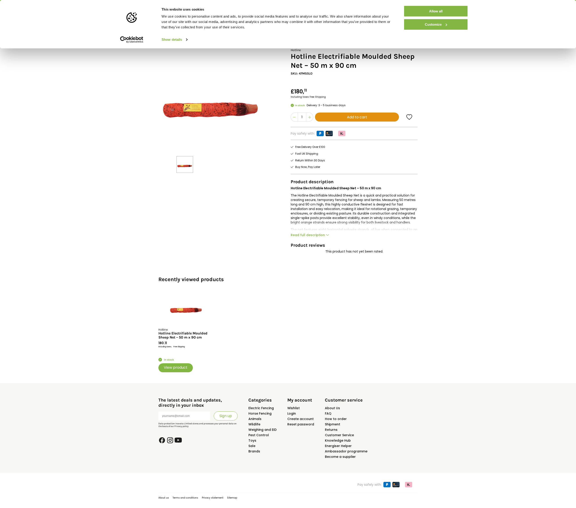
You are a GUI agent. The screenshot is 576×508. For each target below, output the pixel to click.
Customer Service (339, 435)
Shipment (332, 424)
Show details (172, 39)
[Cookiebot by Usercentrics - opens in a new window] (131, 39)
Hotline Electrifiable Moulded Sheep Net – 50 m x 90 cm (182, 335)
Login (291, 413)
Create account (300, 419)
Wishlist (293, 408)
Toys (252, 440)
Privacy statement (212, 497)
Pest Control (258, 435)
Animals (254, 419)
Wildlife (254, 424)
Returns (331, 429)
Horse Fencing (260, 413)
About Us (332, 408)
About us (163, 497)
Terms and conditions (185, 497)
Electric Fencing (261, 408)
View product (175, 367)
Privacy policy (181, 426)
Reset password (300, 424)
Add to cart (357, 117)
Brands (254, 451)
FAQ (328, 413)
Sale (251, 446)
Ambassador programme (346, 451)
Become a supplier (340, 456)
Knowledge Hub (338, 440)
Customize (433, 24)
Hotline (296, 50)
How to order (336, 419)
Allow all (436, 11)
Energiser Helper (338, 446)
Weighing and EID (262, 429)
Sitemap (232, 497)
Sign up (225, 415)
